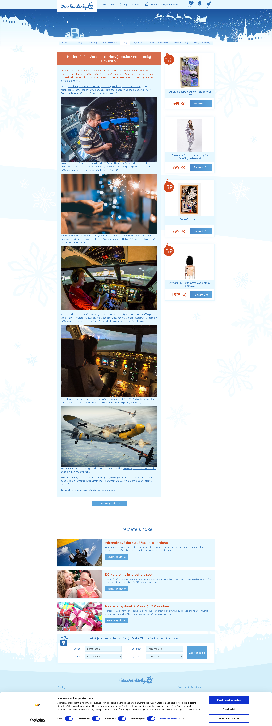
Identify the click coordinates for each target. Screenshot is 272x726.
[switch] (96, 718)
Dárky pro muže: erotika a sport (129, 575)
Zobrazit (201, 103)
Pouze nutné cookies (229, 718)
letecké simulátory (70, 80)
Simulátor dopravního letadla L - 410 (79, 235)
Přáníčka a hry (181, 42)
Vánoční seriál (110, 42)
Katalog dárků (107, 4)
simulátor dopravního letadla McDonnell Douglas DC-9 (101, 163)
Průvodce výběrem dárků (163, 4)
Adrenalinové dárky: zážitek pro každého (136, 543)
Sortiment (137, 648)
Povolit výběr (229, 709)
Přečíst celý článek (116, 556)
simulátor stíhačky (131, 86)
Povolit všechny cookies (229, 700)
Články (123, 4)
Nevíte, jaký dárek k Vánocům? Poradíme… (138, 606)
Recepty (93, 42)
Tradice (65, 42)
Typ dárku (137, 656)
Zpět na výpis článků (109, 503)
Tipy (125, 42)
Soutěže (136, 4)
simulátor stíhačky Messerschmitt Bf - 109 (109, 399)
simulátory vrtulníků (111, 86)
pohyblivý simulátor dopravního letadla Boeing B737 (122, 89)
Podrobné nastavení (170, 719)
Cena (78, 656)
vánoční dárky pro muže (102, 490)
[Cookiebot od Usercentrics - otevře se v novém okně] (37, 720)
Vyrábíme (138, 42)
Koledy (79, 42)
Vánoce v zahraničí (158, 42)
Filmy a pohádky (202, 42)
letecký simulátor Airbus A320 (133, 314)
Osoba (77, 648)
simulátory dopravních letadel (84, 86)
